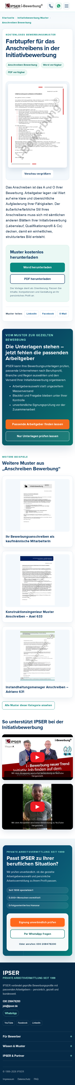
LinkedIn (32, 313)
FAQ (36, 1079)
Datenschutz (24, 1079)
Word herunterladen (37, 267)
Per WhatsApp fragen (37, 933)
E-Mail (63, 313)
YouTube (9, 1023)
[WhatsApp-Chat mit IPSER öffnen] (58, 6)
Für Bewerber (12, 1036)
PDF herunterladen (37, 279)
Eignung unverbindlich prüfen (37, 922)
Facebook (48, 313)
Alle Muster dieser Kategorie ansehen (28, 705)
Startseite (8, 17)
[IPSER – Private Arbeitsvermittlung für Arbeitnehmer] (24, 6)
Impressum (8, 1079)
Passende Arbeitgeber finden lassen (37, 424)
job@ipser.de (10, 1005)
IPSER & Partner (13, 1056)
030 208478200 (11, 1001)
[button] (66, 6)
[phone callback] (50, 6)
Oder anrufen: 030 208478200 (37, 944)
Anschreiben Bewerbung (16, 22)
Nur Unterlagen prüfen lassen (37, 436)
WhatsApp (11, 1013)
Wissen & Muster (14, 1046)
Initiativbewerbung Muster (33, 17)
